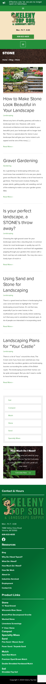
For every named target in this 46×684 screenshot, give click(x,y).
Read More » (8, 146)
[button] (23, 472)
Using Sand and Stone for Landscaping (18, 284)
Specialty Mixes (14, 438)
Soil (9, 400)
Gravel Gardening (20, 160)
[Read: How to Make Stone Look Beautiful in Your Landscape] (23, 80)
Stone (10, 423)
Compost (11, 408)
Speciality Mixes (11, 635)
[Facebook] (3, 539)
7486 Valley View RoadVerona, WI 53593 (12, 529)
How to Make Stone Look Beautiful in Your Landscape (22, 104)
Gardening (7, 166)
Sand (10, 431)
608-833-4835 (23, 37)
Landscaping (8, 115)
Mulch (10, 415)
